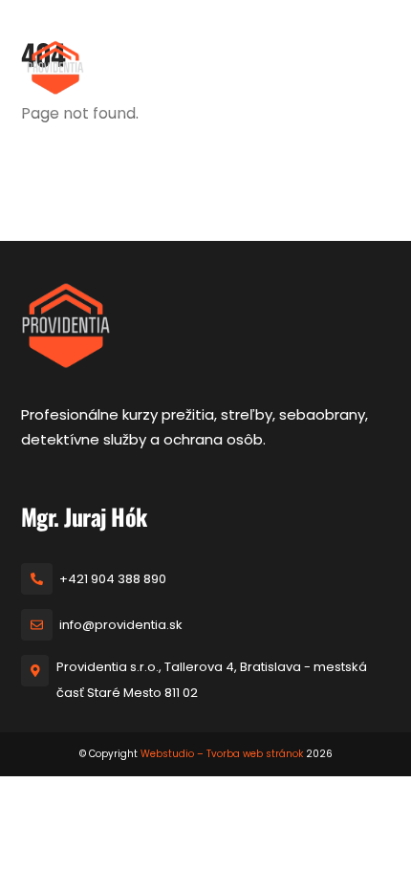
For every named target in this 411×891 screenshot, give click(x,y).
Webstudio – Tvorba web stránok (222, 754)
